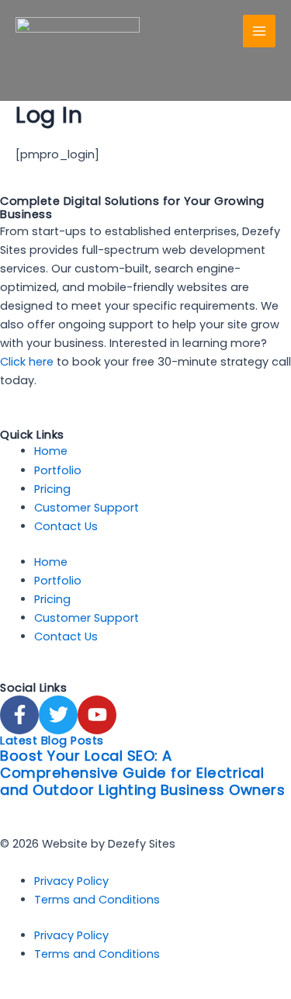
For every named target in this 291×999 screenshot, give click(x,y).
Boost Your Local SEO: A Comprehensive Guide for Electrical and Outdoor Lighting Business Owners (142, 773)
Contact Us (66, 526)
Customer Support (86, 507)
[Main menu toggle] (259, 31)
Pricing (52, 489)
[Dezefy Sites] (78, 31)
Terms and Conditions (97, 899)
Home (51, 451)
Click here (27, 361)
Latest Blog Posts (52, 740)
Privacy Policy (71, 881)
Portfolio (57, 470)
